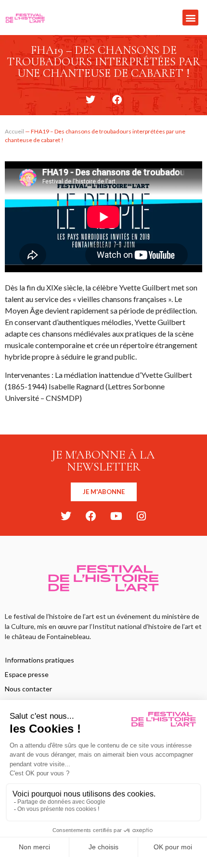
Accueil (14, 131)
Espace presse (27, 674)
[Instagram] (141, 516)
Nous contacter (28, 689)
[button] (190, 17)
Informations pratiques (39, 660)
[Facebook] (91, 516)
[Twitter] (66, 516)
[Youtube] (116, 516)
